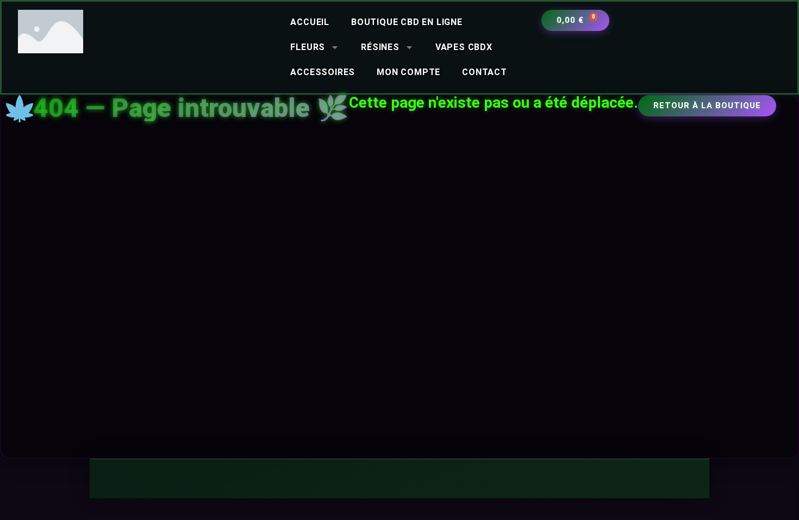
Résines (380, 47)
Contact (484, 72)
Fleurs (307, 47)
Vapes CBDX (463, 47)
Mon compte (408, 72)
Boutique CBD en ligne (407, 22)
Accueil (309, 22)
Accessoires (322, 72)
